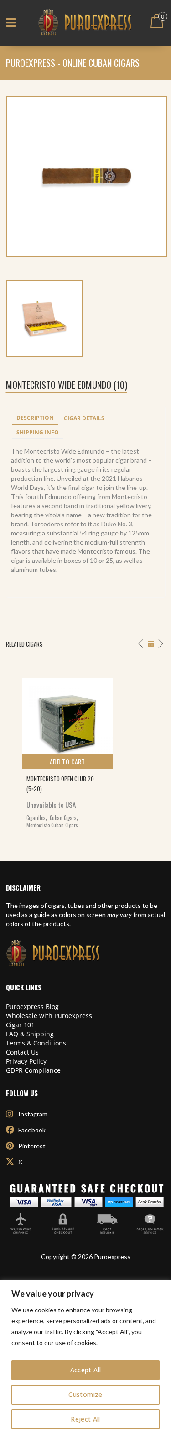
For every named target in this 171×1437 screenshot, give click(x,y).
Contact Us (22, 1052)
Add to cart (67, 761)
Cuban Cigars (63, 817)
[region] (85, 1358)
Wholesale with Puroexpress (49, 1015)
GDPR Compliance (33, 1070)
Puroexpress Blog (32, 1006)
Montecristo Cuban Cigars (52, 825)
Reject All (85, 1419)
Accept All (85, 1370)
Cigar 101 (20, 1024)
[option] (86, 751)
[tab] (35, 418)
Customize (85, 1394)
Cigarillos (36, 817)
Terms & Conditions (36, 1043)
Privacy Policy (26, 1061)
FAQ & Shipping (30, 1033)
